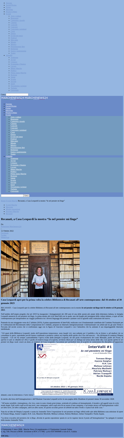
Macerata (9, 9)
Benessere (14, 18)
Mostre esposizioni (13, 209)
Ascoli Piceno (11, 5)
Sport (13, 84)
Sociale (13, 81)
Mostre (13, 42)
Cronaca (14, 62)
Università (15, 90)
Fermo (8, 7)
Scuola (13, 79)
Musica (13, 44)
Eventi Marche (11, 201)
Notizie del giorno (24, 434)
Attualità (9, 55)
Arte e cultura (16, 16)
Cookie (54, 434)
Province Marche (12, 211)
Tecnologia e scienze (19, 86)
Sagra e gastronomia (18, 51)
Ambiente (14, 57)
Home (3, 201)
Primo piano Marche (18, 73)
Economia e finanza (18, 64)
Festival (14, 38)
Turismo (14, 88)
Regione (14, 75)
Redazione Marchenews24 (11, 226)
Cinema (14, 23)
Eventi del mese (17, 36)
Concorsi (14, 27)
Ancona (9, 3)
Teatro (13, 53)
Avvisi (13, 60)
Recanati (9, 214)
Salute (13, 77)
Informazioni (38, 434)
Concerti (14, 25)
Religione (14, 49)
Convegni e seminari (18, 29)
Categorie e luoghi (18, 20)
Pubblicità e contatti (8, 434)
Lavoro (13, 66)
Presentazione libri (18, 47)
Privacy (47, 434)
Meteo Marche (16, 68)
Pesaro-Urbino (11, 12)
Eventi (8, 14)
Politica (13, 71)
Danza (13, 33)
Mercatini (14, 40)
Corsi (13, 31)
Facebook (13, 436)
